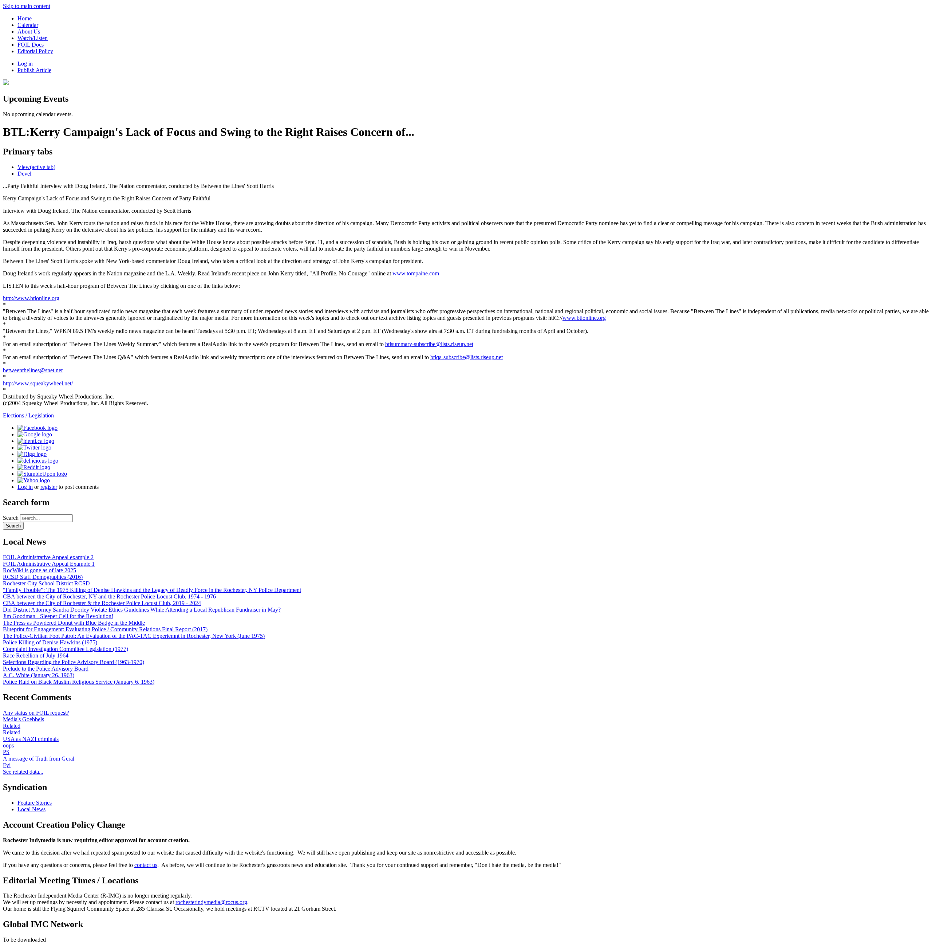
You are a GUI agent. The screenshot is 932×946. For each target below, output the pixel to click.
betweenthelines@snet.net (33, 370)
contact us (145, 865)
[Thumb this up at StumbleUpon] (42, 474)
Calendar (27, 25)
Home (24, 18)
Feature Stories (34, 803)
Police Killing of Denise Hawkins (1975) (50, 642)
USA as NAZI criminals (31, 739)
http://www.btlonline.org (31, 298)
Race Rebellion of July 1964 (35, 655)
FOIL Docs (30, 45)
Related (11, 726)
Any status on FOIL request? (36, 713)
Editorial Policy (35, 51)
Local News (31, 809)
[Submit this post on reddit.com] (33, 467)
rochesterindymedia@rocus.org (211, 902)
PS (6, 752)
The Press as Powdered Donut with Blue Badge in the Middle (74, 623)
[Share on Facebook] (37, 428)
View (36, 167)
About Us (28, 31)
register (48, 487)
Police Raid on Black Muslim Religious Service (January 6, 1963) (78, 682)
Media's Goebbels (23, 719)
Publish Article (34, 70)
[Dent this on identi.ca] (35, 441)
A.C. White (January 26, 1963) (38, 675)
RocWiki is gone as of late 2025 (39, 570)
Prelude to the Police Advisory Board (45, 669)
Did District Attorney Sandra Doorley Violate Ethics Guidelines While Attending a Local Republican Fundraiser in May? (142, 610)
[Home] (6, 83)
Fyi (7, 765)
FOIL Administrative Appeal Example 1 (49, 564)
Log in (25, 63)
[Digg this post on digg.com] (32, 454)
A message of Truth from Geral (38, 758)
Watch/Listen (32, 38)
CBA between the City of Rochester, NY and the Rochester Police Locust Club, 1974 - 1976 (109, 596)
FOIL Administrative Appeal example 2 (48, 557)
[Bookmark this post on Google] (34, 434)
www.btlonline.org (584, 318)
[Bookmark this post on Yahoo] (33, 480)
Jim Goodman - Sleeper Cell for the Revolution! (58, 616)
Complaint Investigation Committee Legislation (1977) (65, 649)
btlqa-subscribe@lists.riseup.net (466, 357)
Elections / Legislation (28, 415)
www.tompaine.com (415, 273)
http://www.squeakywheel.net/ (38, 383)
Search (11, 518)
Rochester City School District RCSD (46, 583)
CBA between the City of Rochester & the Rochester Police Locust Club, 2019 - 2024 (102, 603)
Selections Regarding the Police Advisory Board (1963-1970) (73, 662)
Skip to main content (26, 6)
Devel (24, 173)
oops (8, 745)
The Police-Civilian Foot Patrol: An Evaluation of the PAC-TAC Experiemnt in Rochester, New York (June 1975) (134, 636)
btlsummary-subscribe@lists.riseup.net (429, 344)
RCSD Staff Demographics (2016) (43, 577)
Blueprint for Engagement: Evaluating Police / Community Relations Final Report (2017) (105, 629)
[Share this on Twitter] (34, 447)
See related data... (23, 772)
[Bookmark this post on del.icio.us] (37, 461)
